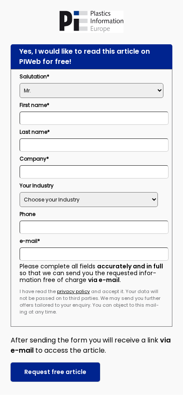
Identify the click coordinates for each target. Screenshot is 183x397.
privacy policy (73, 291)
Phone (27, 214)
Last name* (35, 131)
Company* (34, 158)
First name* (34, 105)
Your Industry (37, 185)
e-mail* (30, 241)
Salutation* (34, 76)
